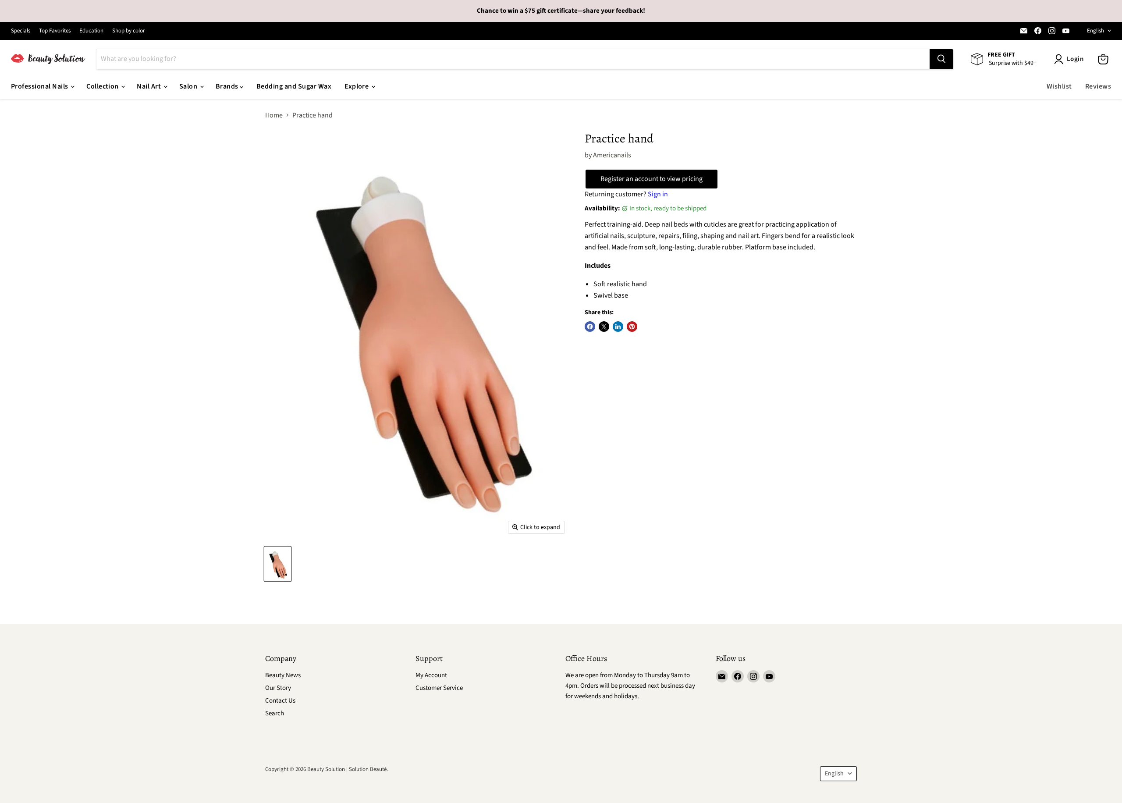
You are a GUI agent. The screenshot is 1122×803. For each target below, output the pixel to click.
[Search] (941, 59)
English (1095, 31)
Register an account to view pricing (651, 179)
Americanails (612, 155)
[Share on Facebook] (590, 326)
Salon (189, 86)
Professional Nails (40, 86)
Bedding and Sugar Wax (293, 86)
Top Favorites (55, 31)
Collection (103, 86)
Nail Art (149, 86)
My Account (431, 675)
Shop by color (128, 31)
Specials (20, 31)
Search (274, 713)
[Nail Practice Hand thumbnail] (277, 564)
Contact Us (280, 700)
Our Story (278, 688)
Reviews (1098, 86)
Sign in (658, 194)
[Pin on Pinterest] (632, 326)
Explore (357, 86)
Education (91, 31)
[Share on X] (604, 326)
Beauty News (283, 675)
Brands (228, 86)
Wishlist (1059, 86)
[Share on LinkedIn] (618, 326)
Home (274, 115)
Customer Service (439, 688)
